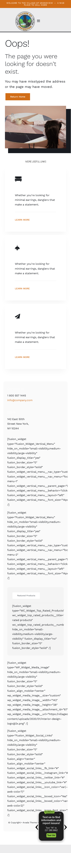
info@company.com (20, 400)
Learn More (22, 219)
